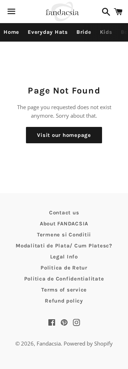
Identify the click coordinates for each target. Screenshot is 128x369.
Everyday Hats (48, 32)
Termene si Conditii (64, 234)
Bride (83, 32)
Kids (106, 32)
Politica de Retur (64, 267)
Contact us (64, 212)
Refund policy (64, 301)
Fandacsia (49, 343)
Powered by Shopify (88, 343)
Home (11, 32)
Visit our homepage (64, 135)
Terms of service (64, 290)
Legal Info (64, 256)
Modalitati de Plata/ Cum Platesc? (64, 245)
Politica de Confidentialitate (64, 279)
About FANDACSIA (64, 223)
